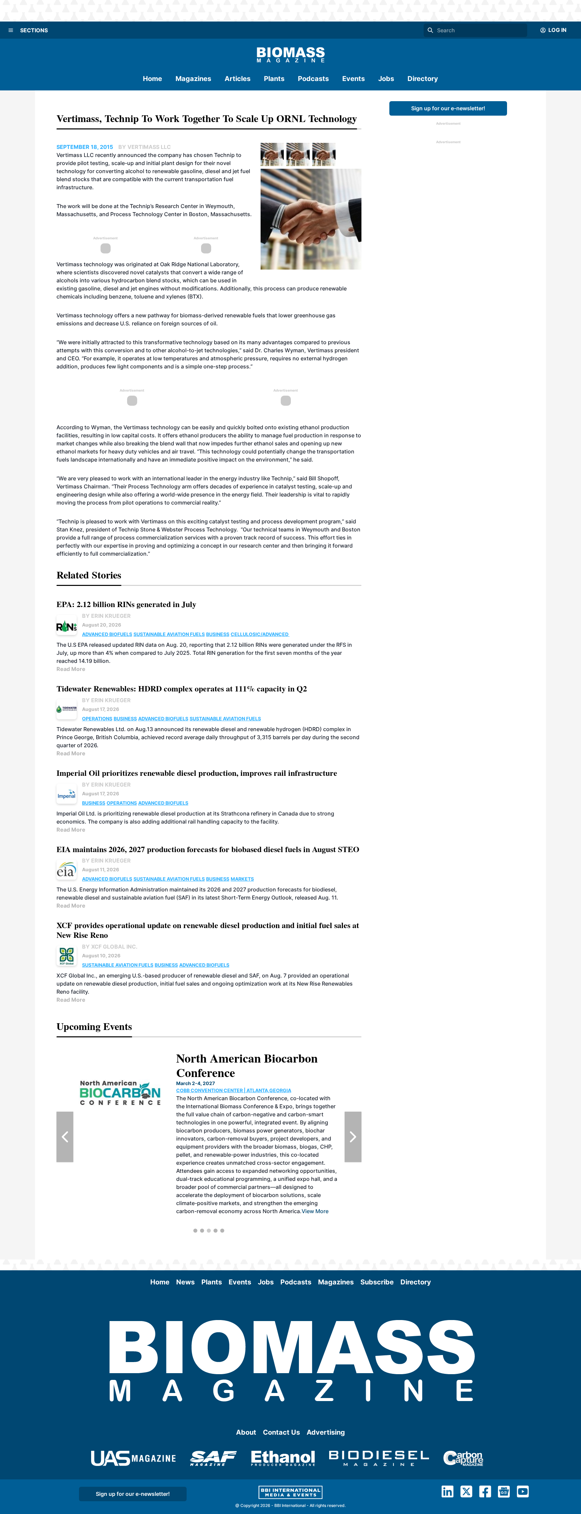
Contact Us (281, 1432)
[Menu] (10, 30)
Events (353, 79)
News (185, 1282)
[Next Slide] (353, 1137)
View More (315, 1211)
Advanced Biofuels (107, 634)
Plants (274, 79)
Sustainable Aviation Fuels (169, 634)
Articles (237, 79)
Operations (97, 718)
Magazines (193, 79)
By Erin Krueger (106, 615)
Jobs (386, 79)
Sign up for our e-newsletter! (448, 108)
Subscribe (377, 1282)
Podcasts (313, 79)
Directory (423, 79)
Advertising (326, 1432)
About (246, 1432)
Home (152, 79)
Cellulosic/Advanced (260, 634)
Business (217, 634)
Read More (70, 669)
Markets (242, 879)
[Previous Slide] (64, 1137)
